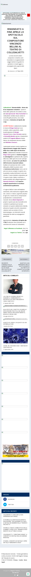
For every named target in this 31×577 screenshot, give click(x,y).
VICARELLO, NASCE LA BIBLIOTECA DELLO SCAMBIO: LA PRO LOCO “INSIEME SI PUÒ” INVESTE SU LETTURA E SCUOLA (15, 529)
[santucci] (14, 393)
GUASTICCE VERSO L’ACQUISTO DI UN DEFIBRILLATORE (15, 323)
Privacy (15, 560)
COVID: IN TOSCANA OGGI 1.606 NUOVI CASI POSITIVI (15, 346)
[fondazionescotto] (14, 406)
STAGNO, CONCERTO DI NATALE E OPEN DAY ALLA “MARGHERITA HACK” (15, 541)
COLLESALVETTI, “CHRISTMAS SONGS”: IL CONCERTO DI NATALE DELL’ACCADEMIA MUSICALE (15, 536)
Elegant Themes (15, 570)
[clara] (14, 367)
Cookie (21, 560)
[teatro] (14, 380)
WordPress (15, 572)
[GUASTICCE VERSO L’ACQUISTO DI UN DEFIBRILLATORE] (15, 319)
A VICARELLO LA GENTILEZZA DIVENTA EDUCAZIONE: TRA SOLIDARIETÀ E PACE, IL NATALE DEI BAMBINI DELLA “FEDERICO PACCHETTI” (15, 522)
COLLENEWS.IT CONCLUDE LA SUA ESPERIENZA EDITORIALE (13, 515)
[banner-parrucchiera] (14, 419)
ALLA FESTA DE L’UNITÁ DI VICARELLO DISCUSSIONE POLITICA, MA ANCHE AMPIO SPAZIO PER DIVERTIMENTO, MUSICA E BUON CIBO (15, 312)
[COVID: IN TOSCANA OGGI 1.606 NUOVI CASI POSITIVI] (15, 336)
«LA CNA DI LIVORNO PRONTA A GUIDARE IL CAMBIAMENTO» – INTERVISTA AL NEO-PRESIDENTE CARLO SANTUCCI (13, 299)
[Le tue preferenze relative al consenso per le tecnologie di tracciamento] (28, 574)
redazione (12, 71)
